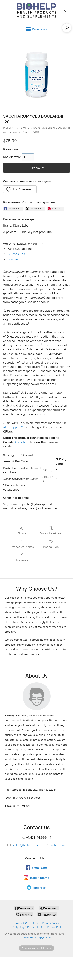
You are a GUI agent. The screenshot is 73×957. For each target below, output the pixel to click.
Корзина (22, 560)
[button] (20, 189)
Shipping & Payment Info (28, 927)
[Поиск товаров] (66, 27)
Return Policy (55, 927)
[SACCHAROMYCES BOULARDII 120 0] (36, 75)
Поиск (22, 533)
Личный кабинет (50, 533)
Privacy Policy (50, 923)
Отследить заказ (22, 547)
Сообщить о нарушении (37, 937)
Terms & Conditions (26, 923)
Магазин (9, 127)
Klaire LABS (30, 132)
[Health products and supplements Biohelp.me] (36, 10)
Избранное (51, 547)
